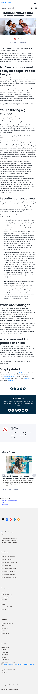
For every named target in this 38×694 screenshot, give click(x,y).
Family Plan (5, 504)
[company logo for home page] (6, 2)
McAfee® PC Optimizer (8, 571)
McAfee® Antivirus (7, 565)
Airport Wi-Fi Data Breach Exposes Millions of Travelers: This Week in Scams (18, 477)
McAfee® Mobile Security (9, 578)
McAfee (20, 39)
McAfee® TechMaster (8, 574)
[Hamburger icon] (34, 3)
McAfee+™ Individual (8, 556)
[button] (36, 8)
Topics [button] (3, 8)
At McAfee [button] (12, 8)
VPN (3, 502)
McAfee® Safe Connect (9, 568)
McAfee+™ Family (7, 559)
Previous (3, 475)
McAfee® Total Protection (9, 562)
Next (34, 475)
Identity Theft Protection (9, 501)
